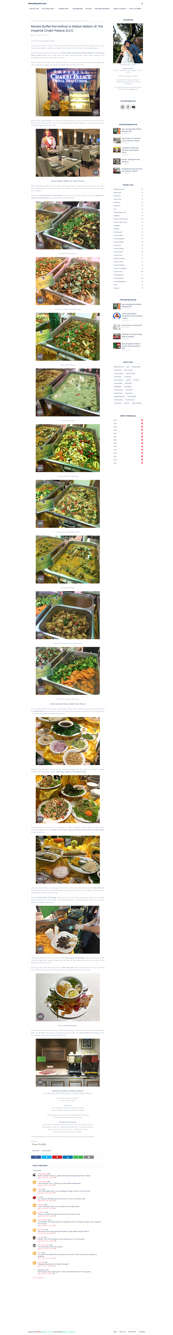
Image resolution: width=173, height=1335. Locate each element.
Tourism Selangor (128, 265)
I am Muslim (127, 377)
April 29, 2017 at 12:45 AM (46, 1216)
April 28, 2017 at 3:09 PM (46, 1193)
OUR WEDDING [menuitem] (78, 9)
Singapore (128, 225)
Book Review (117, 370)
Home (33, 21)
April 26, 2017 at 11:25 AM (46, 1178)
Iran (128, 209)
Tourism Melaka (128, 242)
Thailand (128, 229)
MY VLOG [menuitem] (89, 9)
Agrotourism (128, 192)
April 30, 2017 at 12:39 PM (46, 1241)
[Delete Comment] (55, 1178)
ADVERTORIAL (132, 1332)
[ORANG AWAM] (117, 316)
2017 (128, 450)
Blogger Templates (69, 1332)
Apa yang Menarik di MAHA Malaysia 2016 (131, 130)
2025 (128, 423)
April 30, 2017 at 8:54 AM (46, 1233)
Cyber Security (128, 370)
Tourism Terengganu (128, 268)
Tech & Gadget (131, 396)
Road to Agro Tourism (128, 222)
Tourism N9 (128, 245)
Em (39, 1197)
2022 (128, 433)
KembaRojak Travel (128, 212)
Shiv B (40, 1252)
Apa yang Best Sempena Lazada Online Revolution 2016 (131, 346)
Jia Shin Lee (41, 1212)
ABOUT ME (122, 1332)
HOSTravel (128, 202)
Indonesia (128, 206)
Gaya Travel (128, 199)
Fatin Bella (41, 1229)
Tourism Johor (128, 232)
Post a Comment (38, 1277)
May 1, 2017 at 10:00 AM (46, 1266)
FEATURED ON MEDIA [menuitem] (102, 9)
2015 (128, 456)
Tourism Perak (128, 252)
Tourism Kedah (128, 235)
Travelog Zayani (128, 278)
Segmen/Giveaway (119, 396)
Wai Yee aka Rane (43, 1245)
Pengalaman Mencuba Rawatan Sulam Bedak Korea (130, 150)
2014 (128, 460)
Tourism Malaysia (128, 239)
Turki (128, 285)
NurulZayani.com (37, 3)
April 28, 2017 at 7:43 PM (46, 1208)
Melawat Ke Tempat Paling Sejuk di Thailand (132, 335)
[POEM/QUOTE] (117, 327)
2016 (128, 453)
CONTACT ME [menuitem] (34, 9)
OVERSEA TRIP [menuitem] (63, 9)
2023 (128, 430)
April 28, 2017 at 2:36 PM (46, 1185)
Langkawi (128, 215)
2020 (128, 440)
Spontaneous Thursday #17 (132, 325)
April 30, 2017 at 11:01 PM (46, 1249)
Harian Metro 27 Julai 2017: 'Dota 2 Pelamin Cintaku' (131, 139)
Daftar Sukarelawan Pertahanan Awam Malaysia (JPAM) (132, 316)
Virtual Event (117, 403)
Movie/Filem (128, 383)
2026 (128, 420)
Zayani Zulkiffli (36, 35)
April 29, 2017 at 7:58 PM (46, 1226)
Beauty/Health (136, 367)
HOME (115, 1332)
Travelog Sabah (128, 275)
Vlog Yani (128, 288)
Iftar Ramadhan (46, 1150)
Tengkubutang (42, 1174)
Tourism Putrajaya (128, 258)
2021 (128, 437)
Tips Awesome (118, 400)
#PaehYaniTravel (128, 189)
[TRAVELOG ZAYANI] (117, 336)
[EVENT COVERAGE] (117, 306)
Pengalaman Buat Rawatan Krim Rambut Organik (132, 170)
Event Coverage (130, 373)
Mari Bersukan (118, 383)
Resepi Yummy (118, 393)
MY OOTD (136, 380)
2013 (128, 463)
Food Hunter (39, 21)
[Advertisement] (68, 1314)
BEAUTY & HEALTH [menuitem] (120, 9)
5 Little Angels (42, 1181)
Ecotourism (128, 196)
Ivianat (40, 1189)
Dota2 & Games (118, 373)
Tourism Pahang (128, 248)
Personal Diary (118, 390)
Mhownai (41, 1204)
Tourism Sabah (128, 262)
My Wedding (117, 386)
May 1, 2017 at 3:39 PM (45, 1274)
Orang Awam (127, 386)
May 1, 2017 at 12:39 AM (46, 1258)
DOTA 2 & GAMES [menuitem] (135, 9)
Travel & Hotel (128, 271)
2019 (128, 443)
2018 (128, 446)
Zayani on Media (136, 403)
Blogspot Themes (46, 1332)
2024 (128, 427)
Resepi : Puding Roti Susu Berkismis (131, 160)
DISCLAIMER (142, 1332)
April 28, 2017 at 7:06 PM (46, 1201)
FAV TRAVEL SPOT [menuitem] (48, 9)
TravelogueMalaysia (128, 281)
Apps (127, 367)
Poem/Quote (129, 390)
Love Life (128, 380)
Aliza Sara (41, 1262)
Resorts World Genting (128, 219)
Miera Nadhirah (43, 1220)
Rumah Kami (128, 393)
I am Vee (40, 1237)
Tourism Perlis (128, 255)
